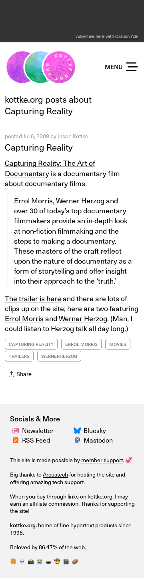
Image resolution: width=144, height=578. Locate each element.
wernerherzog (59, 356)
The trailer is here (33, 298)
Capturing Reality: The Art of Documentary (50, 167)
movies (117, 344)
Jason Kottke (73, 136)
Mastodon (98, 440)
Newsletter (38, 430)
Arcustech (55, 474)
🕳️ (48, 561)
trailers (19, 356)
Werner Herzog (83, 318)
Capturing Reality (38, 146)
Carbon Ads (126, 36)
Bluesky (95, 430)
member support (102, 460)
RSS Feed (36, 440)
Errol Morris (24, 318)
